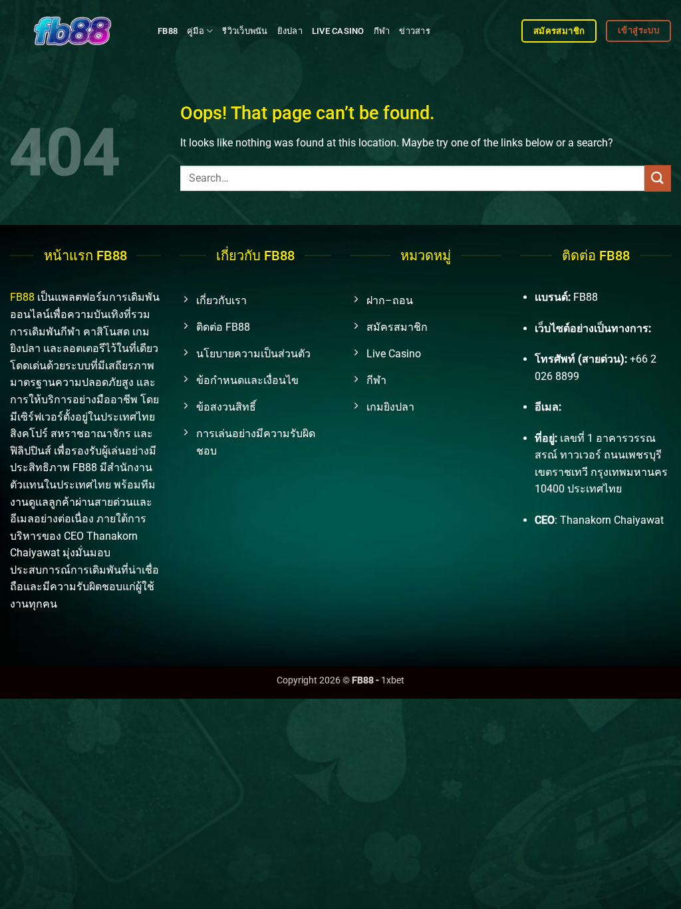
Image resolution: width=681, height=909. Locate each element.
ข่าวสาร (414, 31)
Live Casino (338, 31)
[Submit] (657, 178)
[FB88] (74, 31)
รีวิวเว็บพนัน (244, 31)
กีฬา (382, 31)
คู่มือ (195, 31)
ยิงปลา (290, 31)
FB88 (168, 31)
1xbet (392, 680)
